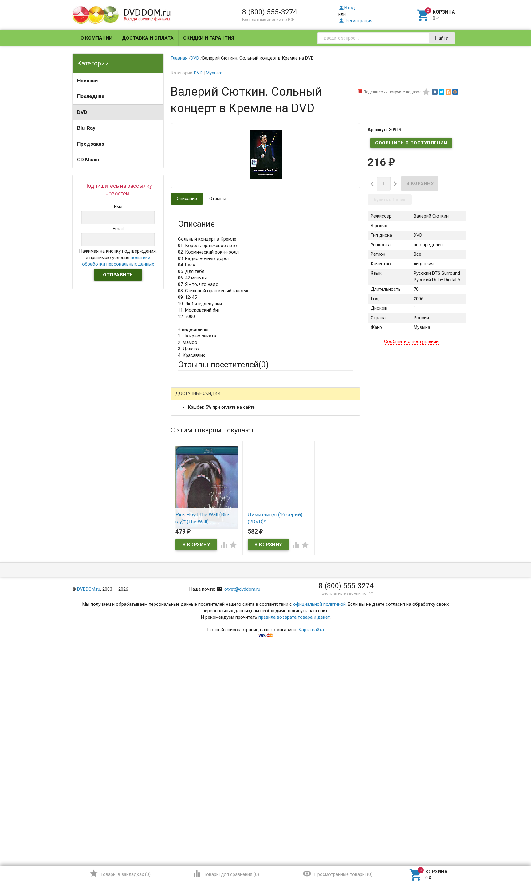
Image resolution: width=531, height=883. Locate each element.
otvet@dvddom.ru (238, 589)
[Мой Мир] (455, 92)
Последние (90, 96)
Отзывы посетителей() (223, 364)
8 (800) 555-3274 (269, 12)
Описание (187, 198)
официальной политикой (319, 604)
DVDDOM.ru (88, 589)
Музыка (214, 73)
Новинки (87, 81)
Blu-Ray (86, 128)
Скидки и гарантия (208, 38)
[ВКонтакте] (435, 92)
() (120, 873)
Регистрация (355, 20)
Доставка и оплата (148, 38)
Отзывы (217, 198)
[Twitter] (441, 92)
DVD (82, 112)
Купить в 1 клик (390, 199)
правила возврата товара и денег (294, 617)
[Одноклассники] (448, 92)
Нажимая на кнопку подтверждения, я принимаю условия (118, 257)
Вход (346, 7)
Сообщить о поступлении (411, 143)
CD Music (88, 160)
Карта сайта (311, 630)
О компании (96, 38)
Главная (179, 58)
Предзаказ (90, 144)
